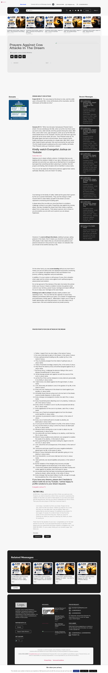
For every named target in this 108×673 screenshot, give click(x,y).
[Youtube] (75, 10)
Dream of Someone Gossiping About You (60, 632)
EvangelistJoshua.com (34, 653)
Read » (56, 611)
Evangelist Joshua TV (39, 487)
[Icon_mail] (70, 10)
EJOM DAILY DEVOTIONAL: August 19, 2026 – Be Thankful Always (72, 31)
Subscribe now (37, 156)
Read (13, 581)
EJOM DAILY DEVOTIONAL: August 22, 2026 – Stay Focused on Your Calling (16, 31)
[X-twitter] (73, 10)
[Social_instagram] (81, 10)
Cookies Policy (84, 671)
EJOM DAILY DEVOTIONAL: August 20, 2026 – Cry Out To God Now (54, 31)
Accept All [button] (76, 671)
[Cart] (67, 10)
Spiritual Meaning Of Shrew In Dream (60, 608)
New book (23, 4)
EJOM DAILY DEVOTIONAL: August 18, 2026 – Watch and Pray (91, 31)
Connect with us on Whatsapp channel (41, 4)
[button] (12, 56)
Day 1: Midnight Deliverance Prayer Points (60, 625)
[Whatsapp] (53, 4)
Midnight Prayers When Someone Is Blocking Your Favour (60, 617)
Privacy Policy (93, 671)
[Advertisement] (54, 83)
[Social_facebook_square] (78, 10)
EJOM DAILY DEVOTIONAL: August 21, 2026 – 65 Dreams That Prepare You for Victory (35, 31)
